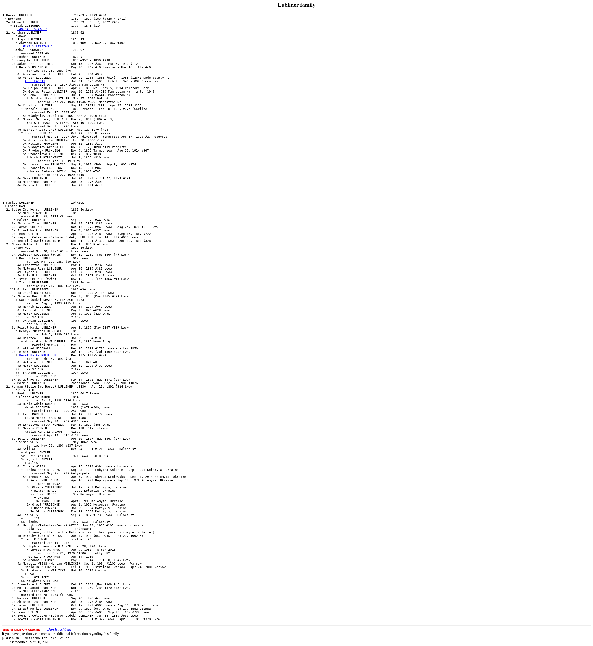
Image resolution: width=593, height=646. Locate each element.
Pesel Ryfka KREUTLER (37, 355)
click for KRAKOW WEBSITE (21, 629)
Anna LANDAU (35, 81)
